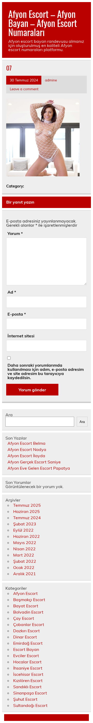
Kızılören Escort (28, 680)
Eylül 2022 (23, 530)
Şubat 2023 (24, 523)
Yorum (15, 233)
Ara (9, 414)
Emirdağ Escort (28, 643)
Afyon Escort (25, 593)
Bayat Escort (25, 605)
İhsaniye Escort (27, 668)
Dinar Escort (25, 636)
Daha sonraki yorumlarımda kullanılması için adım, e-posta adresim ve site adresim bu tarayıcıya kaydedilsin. (45, 371)
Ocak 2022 (23, 567)
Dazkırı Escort (26, 630)
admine (51, 80)
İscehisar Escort (28, 674)
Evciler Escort (26, 655)
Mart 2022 (23, 555)
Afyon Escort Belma (26, 443)
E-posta (16, 314)
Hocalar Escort (27, 661)
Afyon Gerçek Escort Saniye (34, 461)
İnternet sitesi (20, 336)
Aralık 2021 (24, 573)
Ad (11, 292)
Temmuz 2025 (27, 505)
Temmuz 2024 (27, 517)
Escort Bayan (26, 649)
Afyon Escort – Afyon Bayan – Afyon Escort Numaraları (42, 23)
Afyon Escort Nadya (26, 449)
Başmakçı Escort (29, 599)
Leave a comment (24, 89)
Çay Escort (23, 618)
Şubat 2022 (24, 561)
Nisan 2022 (24, 548)
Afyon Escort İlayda (26, 455)
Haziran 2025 (26, 511)
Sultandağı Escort (30, 705)
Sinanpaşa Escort (30, 693)
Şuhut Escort (25, 699)
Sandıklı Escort (27, 686)
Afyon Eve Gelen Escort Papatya (38, 468)
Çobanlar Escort (28, 624)
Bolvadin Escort (28, 612)
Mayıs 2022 (24, 542)
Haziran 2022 (26, 536)
